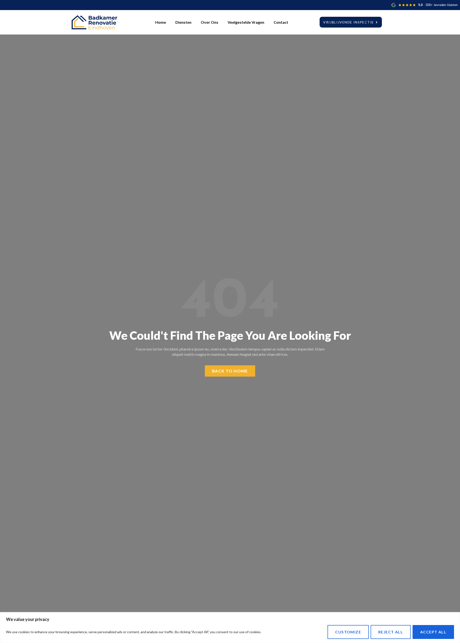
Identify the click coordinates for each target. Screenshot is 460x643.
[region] (230, 627)
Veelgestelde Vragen (246, 22)
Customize (348, 632)
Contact (281, 22)
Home (160, 22)
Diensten (183, 22)
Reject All (390, 632)
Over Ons (209, 22)
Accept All (433, 632)
